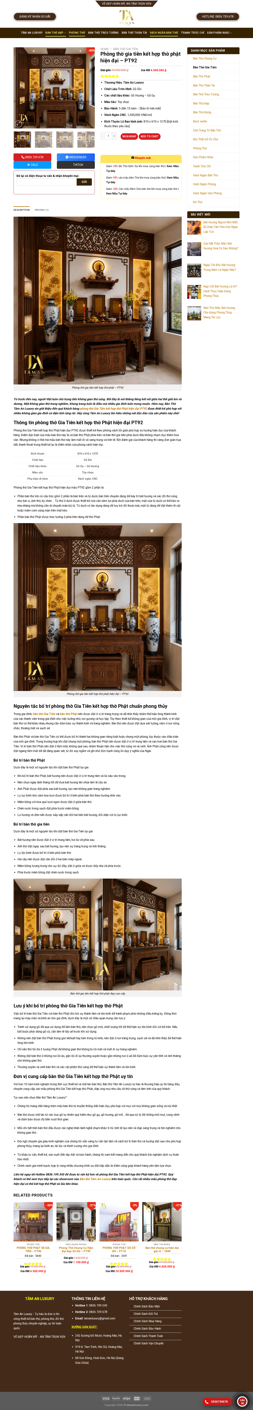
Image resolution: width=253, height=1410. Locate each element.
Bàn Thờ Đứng (202, 112)
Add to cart (150, 136)
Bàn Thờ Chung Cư (205, 58)
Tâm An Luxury (32, 32)
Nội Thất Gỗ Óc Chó (205, 139)
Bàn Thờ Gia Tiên (125, 49)
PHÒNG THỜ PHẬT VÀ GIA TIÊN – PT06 (33, 1249)
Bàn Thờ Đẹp (54, 32)
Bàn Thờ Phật (201, 76)
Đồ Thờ (197, 202)
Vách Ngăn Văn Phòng (207, 193)
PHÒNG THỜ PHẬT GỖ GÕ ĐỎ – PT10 (119, 1249)
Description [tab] (22, 210)
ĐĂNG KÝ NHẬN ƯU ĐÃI (34, 16)
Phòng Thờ (77, 32)
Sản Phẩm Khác (218, 32)
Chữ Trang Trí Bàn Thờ (207, 130)
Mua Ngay (129, 136)
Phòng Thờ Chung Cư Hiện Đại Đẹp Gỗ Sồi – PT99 (76, 1249)
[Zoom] (18, 124)
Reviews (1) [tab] (42, 210)
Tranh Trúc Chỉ (192, 32)
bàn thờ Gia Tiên (44, 714)
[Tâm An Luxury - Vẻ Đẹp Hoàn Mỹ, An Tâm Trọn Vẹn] (126, 17)
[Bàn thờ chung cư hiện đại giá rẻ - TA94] (162, 1221)
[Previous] (19, 88)
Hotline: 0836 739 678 (218, 16)
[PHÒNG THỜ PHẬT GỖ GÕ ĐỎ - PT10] (119, 1221)
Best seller (200, 121)
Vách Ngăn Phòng (204, 184)
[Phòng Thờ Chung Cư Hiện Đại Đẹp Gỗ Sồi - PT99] (76, 1221)
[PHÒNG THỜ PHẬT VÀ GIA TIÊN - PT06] (33, 1221)
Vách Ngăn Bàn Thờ (164, 32)
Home (104, 49)
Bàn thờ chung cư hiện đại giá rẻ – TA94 (162, 1249)
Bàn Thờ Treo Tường (103, 32)
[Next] (88, 88)
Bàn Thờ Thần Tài (134, 32)
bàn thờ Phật (68, 714)
